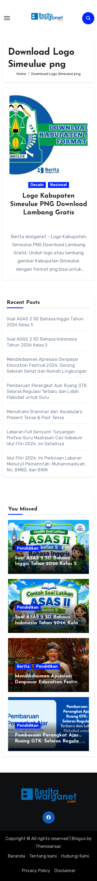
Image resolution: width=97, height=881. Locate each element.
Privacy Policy (36, 870)
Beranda (16, 856)
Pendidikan (28, 548)
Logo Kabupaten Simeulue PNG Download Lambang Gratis (48, 204)
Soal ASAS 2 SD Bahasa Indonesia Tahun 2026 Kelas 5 (47, 623)
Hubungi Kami (75, 856)
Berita (23, 666)
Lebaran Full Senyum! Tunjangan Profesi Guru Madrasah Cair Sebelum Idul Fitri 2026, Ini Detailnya (45, 437)
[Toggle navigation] (7, 18)
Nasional (58, 185)
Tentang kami (43, 856)
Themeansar (48, 846)
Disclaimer (64, 870)
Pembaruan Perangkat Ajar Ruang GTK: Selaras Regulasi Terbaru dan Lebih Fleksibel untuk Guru (47, 391)
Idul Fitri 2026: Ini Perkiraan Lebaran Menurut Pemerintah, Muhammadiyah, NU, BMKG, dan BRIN (46, 463)
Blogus (79, 838)
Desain (37, 185)
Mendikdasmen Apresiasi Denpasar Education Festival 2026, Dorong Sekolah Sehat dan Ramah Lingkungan (47, 365)
